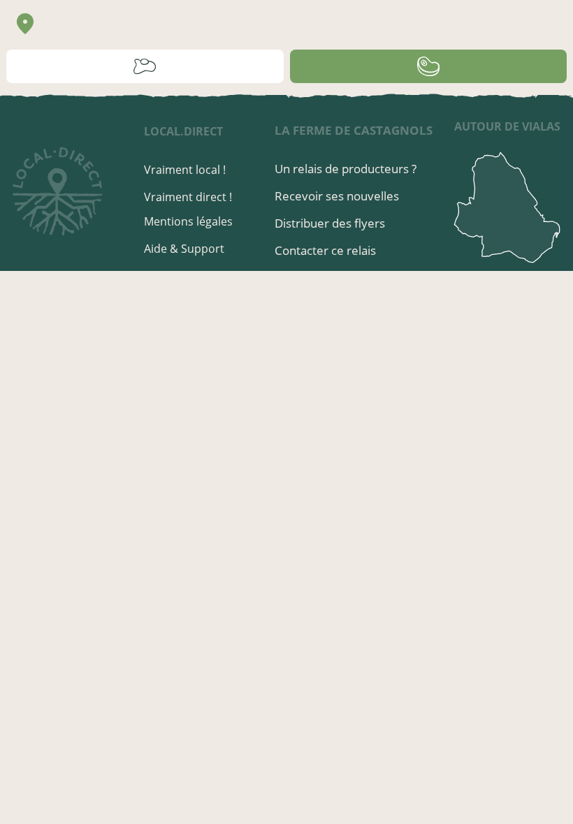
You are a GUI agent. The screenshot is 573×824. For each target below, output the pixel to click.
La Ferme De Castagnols (354, 130)
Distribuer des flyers (330, 223)
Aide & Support (184, 248)
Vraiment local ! (185, 169)
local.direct (183, 131)
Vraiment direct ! (188, 197)
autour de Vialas (507, 126)
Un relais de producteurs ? (345, 169)
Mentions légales (188, 221)
